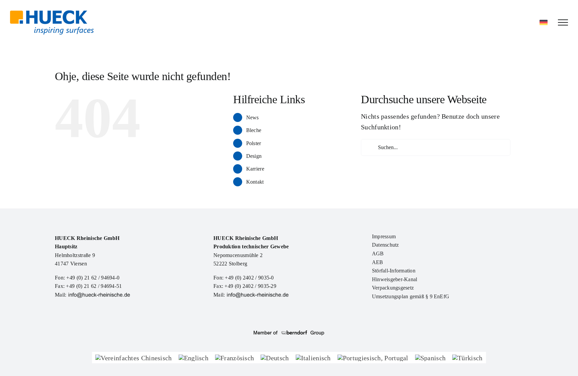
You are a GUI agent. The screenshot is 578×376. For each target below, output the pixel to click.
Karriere (255, 169)
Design (254, 156)
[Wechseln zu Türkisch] (467, 357)
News (252, 117)
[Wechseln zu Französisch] (234, 357)
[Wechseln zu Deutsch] (274, 357)
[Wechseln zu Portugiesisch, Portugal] (373, 357)
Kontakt (255, 182)
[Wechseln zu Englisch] (193, 357)
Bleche (254, 130)
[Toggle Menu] (563, 22)
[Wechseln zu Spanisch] (430, 357)
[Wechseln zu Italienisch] (313, 357)
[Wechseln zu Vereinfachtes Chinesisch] (133, 357)
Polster (253, 143)
